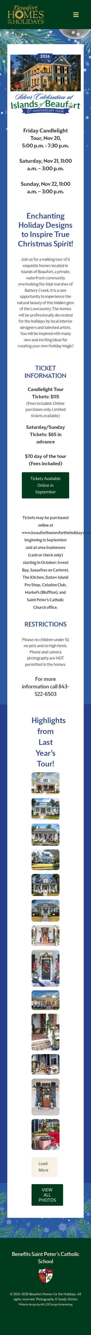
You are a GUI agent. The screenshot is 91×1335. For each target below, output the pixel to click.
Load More (43, 1167)
